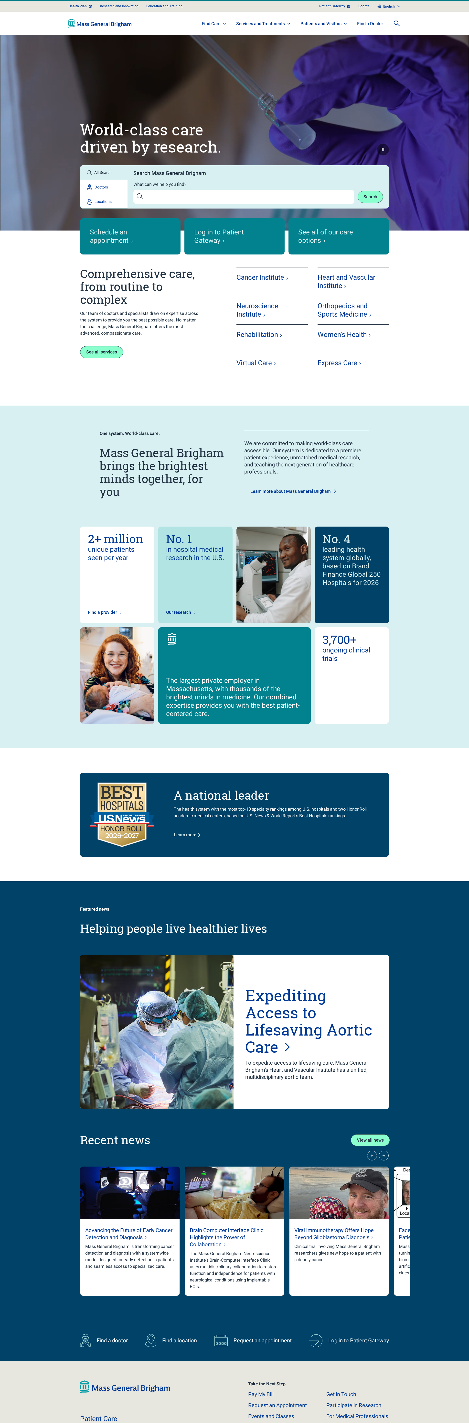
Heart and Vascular (346, 281)
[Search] (397, 23)
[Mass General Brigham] (100, 23)
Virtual (254, 363)
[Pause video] (383, 149)
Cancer (260, 277)
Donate (364, 6)
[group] (130, 1231)
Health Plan (77, 6)
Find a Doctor (370, 23)
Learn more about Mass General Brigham (290, 491)
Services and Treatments (260, 23)
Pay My (261, 1394)
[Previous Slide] (372, 1155)
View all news (370, 1140)
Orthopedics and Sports (343, 310)
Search (370, 196)
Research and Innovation (119, 6)
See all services (101, 351)
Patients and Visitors (320, 23)
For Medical (357, 1416)
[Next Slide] (384, 1155)
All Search (103, 172)
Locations (103, 201)
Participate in (353, 1405)
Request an (277, 1405)
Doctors (101, 187)
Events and (271, 1416)
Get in (341, 1394)
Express (337, 363)
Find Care (211, 23)
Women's (342, 335)
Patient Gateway (332, 6)
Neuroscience (257, 310)
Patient (98, 1419)
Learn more (185, 834)
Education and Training (164, 6)
